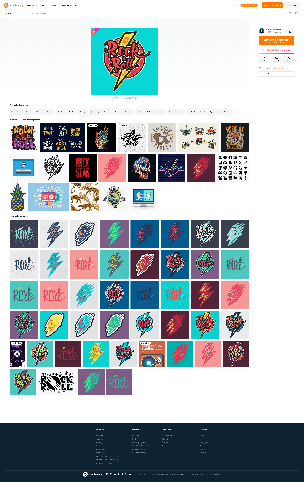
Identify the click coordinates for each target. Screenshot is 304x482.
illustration (16, 112)
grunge (83, 112)
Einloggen (292, 5)
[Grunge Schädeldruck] (114, 197)
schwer (227, 112)
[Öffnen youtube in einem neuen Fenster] (130, 474)
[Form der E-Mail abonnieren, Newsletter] (23, 168)
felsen (28, 112)
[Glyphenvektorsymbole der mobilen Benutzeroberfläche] (233, 168)
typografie (214, 112)
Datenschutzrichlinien (196, 474)
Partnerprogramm (139, 442)
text (170, 112)
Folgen (290, 32)
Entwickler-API (102, 453)
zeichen (128, 112)
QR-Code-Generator (104, 463)
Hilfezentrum (167, 435)
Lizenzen (135, 435)
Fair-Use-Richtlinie (212, 474)
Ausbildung (100, 449)
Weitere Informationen (269, 74)
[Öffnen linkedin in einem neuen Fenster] (115, 474)
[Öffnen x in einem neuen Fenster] (126, 474)
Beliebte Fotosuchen (140, 449)
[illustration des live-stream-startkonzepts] (48, 197)
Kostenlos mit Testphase (276, 40)
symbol (61, 112)
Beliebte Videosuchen (141, 453)
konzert (160, 112)
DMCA (134, 439)
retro (149, 112)
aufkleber (240, 112)
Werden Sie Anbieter (170, 446)
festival (191, 112)
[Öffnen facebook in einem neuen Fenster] (107, 474)
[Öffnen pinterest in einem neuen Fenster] (118, 474)
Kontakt (165, 439)
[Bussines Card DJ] (152, 354)
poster (72, 112)
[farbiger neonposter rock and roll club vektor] (171, 168)
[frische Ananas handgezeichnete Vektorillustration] (18, 197)
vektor (39, 112)
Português (204, 442)
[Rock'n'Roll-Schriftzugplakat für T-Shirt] (132, 137)
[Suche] (290, 13)
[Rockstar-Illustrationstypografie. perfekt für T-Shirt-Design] (83, 168)
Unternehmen (101, 446)
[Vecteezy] (13, 5)
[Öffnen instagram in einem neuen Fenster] (111, 474)
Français (203, 449)
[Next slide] (245, 112)
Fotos (43, 5)
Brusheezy (100, 435)
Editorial (65, 5)
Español (203, 439)
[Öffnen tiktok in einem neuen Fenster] (122, 474)
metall (139, 112)
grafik (117, 112)
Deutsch (203, 446)
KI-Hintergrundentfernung (107, 460)
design (107, 112)
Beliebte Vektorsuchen (141, 446)
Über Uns (165, 442)
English (203, 435)
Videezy (99, 442)
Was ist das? (280, 68)
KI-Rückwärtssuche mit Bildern (108, 456)
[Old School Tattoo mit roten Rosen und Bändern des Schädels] (198, 137)
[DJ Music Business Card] (17, 354)
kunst (202, 112)
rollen (49, 112)
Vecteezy (99, 439)
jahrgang (95, 112)
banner (180, 112)
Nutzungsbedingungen (178, 474)
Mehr (77, 5)
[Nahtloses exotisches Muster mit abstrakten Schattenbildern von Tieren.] (85, 197)
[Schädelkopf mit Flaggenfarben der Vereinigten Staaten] (142, 168)
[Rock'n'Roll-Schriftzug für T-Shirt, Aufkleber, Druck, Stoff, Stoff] (57, 382)
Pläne (237, 5)
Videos (53, 5)
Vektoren (31, 5)
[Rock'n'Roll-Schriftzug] (53, 168)
